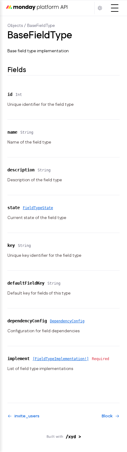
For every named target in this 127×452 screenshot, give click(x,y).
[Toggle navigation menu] (115, 8)
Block (107, 416)
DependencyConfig (67, 321)
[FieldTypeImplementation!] (61, 359)
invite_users (26, 416)
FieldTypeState (38, 208)
